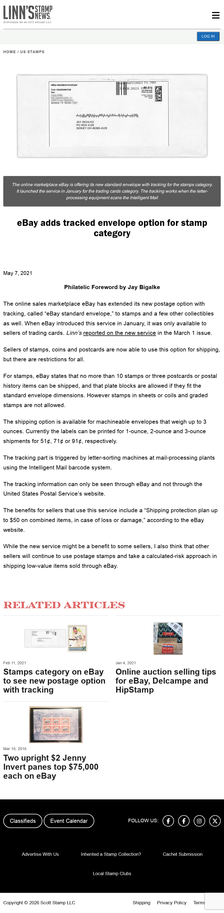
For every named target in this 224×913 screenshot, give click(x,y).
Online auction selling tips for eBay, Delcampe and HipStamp (166, 680)
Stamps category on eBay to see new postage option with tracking (54, 680)
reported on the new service (119, 333)
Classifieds (23, 821)
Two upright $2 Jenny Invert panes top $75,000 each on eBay (51, 766)
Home (9, 52)
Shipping (141, 902)
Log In (208, 36)
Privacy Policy (172, 902)
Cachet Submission (182, 854)
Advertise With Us (40, 854)
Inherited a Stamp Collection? (111, 854)
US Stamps (32, 52)
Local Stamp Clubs (112, 873)
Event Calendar (69, 821)
